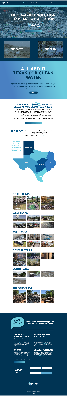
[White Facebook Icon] (55, 2)
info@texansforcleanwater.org (44, 355)
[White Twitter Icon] (57, 2)
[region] (17, 49)
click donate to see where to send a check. (21, 358)
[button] (19, 199)
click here (46, 343)
